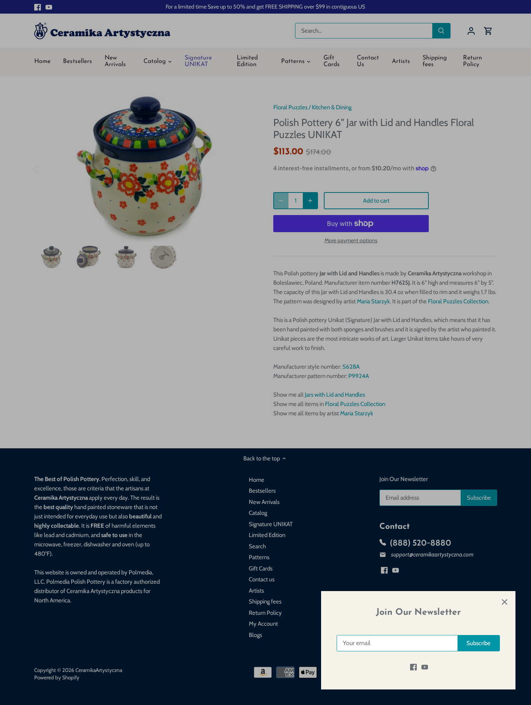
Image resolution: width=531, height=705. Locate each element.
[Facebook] (413, 667)
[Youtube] (424, 667)
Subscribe (478, 643)
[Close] (504, 602)
